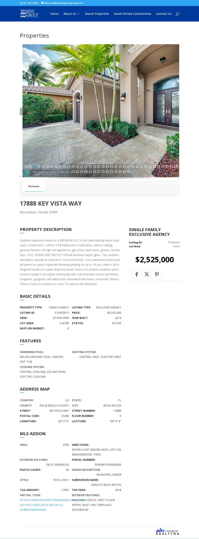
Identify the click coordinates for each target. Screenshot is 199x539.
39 (81, 171)
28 (141, 166)
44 (103, 171)
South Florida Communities (132, 13)
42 (94, 171)
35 (171, 166)
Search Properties (97, 13)
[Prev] (23, 111)
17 (94, 166)
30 (150, 166)
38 (77, 171)
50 (128, 171)
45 (107, 171)
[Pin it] (156, 274)
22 (115, 166)
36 (175, 166)
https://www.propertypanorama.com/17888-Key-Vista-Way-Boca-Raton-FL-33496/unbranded (53, 504)
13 (77, 166)
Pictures (33, 186)
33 (162, 166)
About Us (70, 13)
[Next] (175, 111)
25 (128, 166)
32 (158, 166)
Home (54, 13)
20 (107, 166)
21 (111, 166)
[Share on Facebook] (136, 274)
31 (154, 166)
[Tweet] (146, 274)
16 (90, 166)
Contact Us (163, 13)
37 (73, 171)
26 (132, 166)
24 (124, 166)
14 (81, 166)
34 (167, 166)
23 (120, 166)
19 (103, 166)
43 (98, 171)
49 (124, 171)
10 (64, 166)
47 (115, 171)
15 (85, 166)
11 (68, 166)
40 (85, 171)
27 (137, 166)
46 (111, 171)
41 (90, 171)
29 (145, 166)
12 (73, 166)
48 (120, 171)
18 (98, 166)
